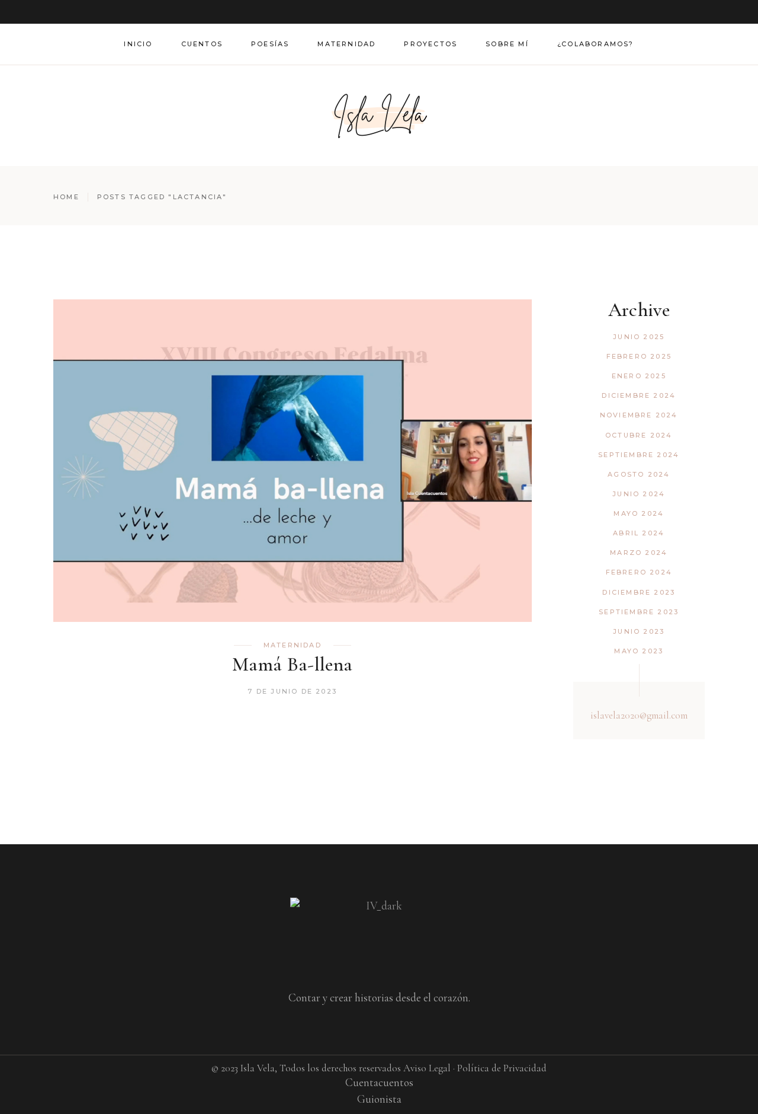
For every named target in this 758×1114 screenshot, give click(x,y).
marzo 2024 (638, 552)
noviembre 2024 (639, 415)
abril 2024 (638, 533)
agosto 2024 (639, 474)
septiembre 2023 (639, 612)
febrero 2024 (639, 572)
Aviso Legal (427, 1068)
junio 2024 (638, 494)
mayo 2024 (639, 513)
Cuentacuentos (379, 1082)
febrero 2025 (639, 356)
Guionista (379, 1099)
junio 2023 (638, 631)
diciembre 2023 (638, 592)
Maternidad (293, 645)
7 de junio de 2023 (292, 691)
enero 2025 (639, 376)
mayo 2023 (638, 651)
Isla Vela (257, 1068)
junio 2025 (638, 337)
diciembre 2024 (639, 395)
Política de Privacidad (502, 1068)
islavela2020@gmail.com (639, 715)
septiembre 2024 (638, 455)
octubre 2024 (638, 435)
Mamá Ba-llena (292, 664)
